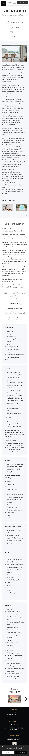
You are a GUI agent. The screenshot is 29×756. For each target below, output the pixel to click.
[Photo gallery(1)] (7, 207)
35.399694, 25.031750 (14, 739)
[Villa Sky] (26, 699)
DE (11, 3)
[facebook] (11, 725)
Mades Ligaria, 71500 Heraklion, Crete (14, 714)
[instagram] (14, 725)
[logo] (4, 3)
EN (8, 3)
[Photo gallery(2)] (21, 207)
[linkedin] (18, 725)
